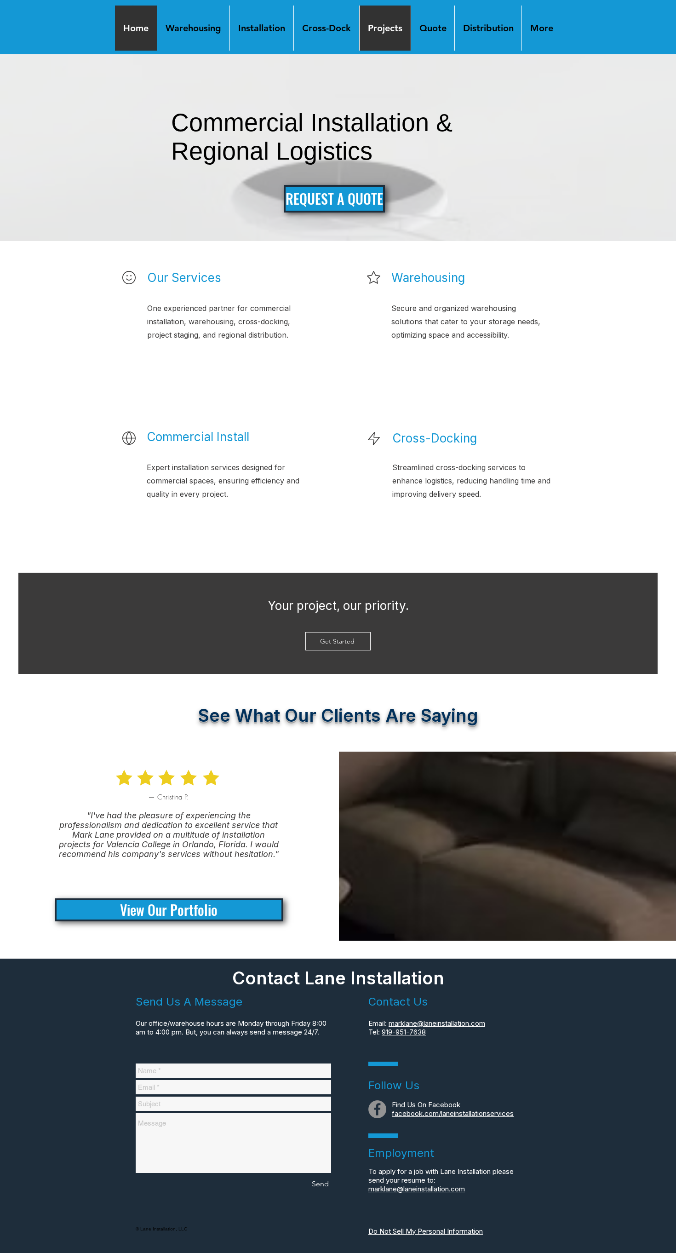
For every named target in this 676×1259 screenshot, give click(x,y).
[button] (541, 28)
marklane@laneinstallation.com (437, 1023)
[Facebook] (377, 1109)
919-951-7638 (404, 1032)
